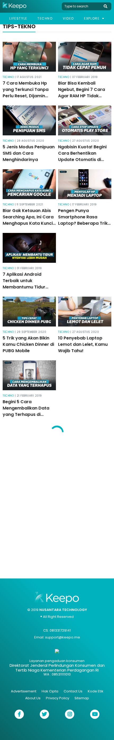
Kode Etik (95, 691)
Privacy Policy (57, 698)
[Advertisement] (57, 506)
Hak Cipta (50, 691)
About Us (33, 698)
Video (68, 18)
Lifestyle (18, 18)
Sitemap (81, 698)
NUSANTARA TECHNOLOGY (63, 609)
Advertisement (23, 691)
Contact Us (73, 691)
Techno (45, 18)
